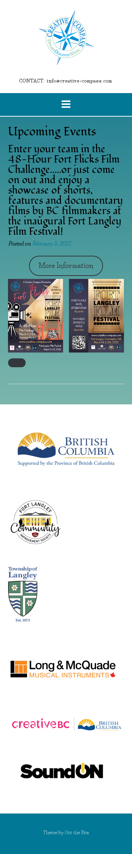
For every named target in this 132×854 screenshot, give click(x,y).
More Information (66, 266)
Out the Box (77, 832)
